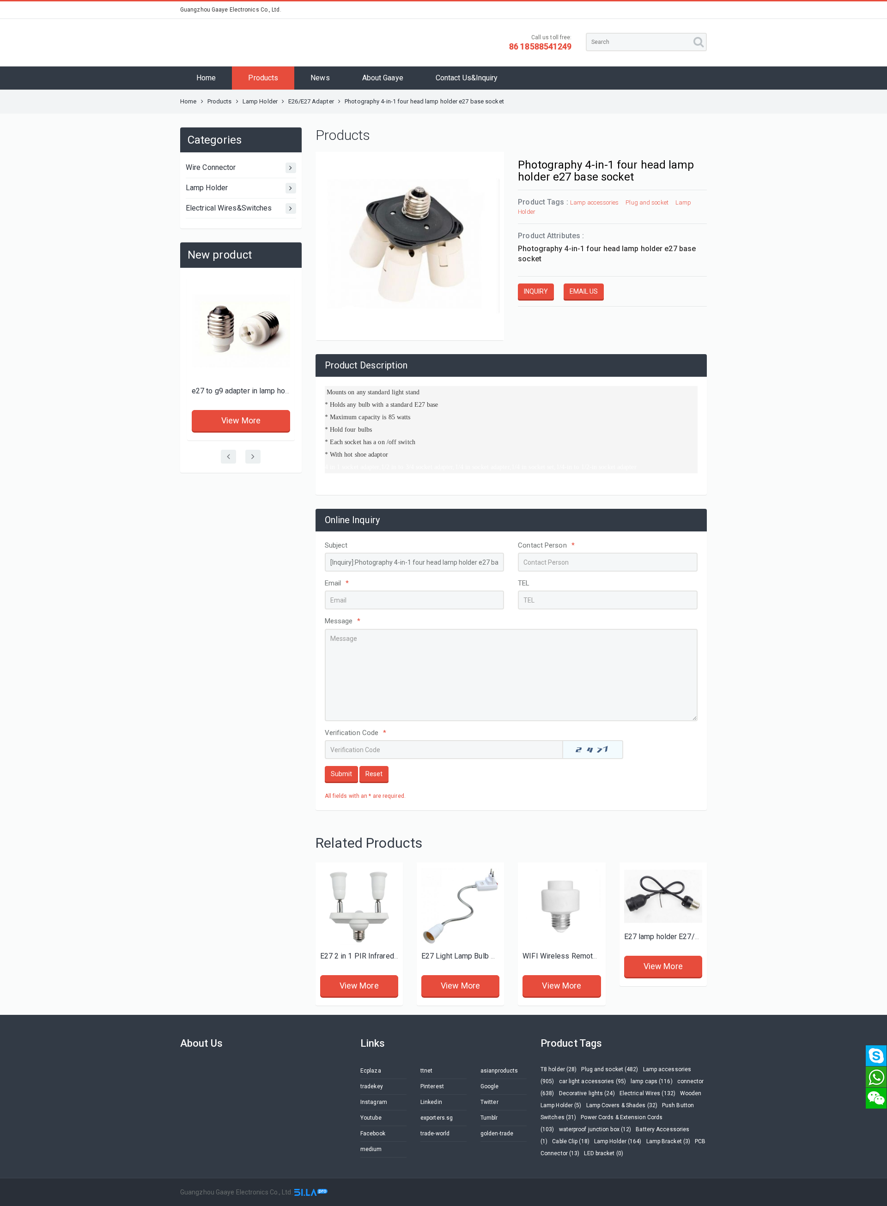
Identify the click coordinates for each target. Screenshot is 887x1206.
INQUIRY (536, 291)
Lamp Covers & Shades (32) (622, 1105)
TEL (523, 583)
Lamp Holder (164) (618, 1141)
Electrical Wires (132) (647, 1093)
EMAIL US (584, 291)
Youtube (371, 1118)
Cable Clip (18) (570, 1141)
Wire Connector (211, 167)
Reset (374, 774)
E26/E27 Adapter (311, 101)
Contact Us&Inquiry (467, 77)
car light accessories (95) (592, 1081)
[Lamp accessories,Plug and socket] (241, 331)
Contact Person (546, 545)
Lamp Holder (261, 101)
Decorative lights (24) (587, 1093)
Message (343, 621)
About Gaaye (382, 77)
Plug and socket (647, 202)
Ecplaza (370, 1070)
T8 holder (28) (559, 1069)
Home (206, 77)
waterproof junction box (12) (595, 1129)
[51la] (311, 1192)
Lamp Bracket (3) (668, 1141)
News (319, 77)
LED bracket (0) (603, 1153)
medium (371, 1149)
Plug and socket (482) (609, 1069)
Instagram (373, 1102)
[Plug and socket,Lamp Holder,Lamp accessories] (359, 906)
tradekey (371, 1086)
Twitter (489, 1102)
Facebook (372, 1133)
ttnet (426, 1070)
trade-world (435, 1133)
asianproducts (499, 1070)
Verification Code (356, 733)
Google (489, 1086)
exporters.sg (436, 1118)
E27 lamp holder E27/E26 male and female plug (701, 936)
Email (337, 583)
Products (263, 77)
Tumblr (489, 1118)
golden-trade (496, 1133)
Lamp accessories (594, 202)
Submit (341, 774)
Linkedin (431, 1102)
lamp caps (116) (652, 1081)
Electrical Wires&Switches (229, 208)
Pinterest (432, 1086)
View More (241, 420)
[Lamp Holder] (663, 896)
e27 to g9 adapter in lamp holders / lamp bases (269, 390)
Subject (336, 545)
